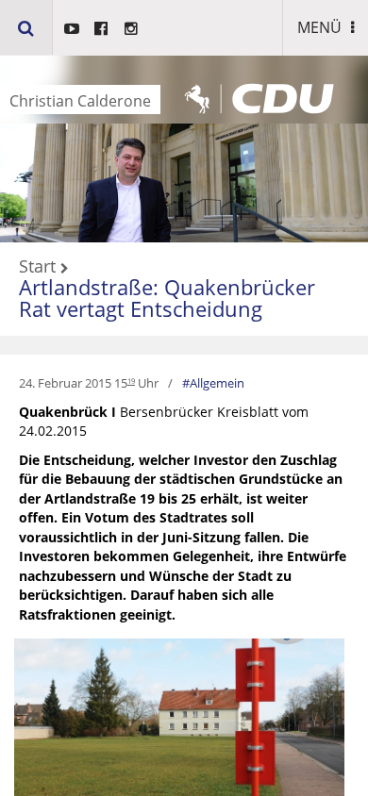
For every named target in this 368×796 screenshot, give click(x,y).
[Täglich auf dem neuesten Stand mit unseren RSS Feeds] (131, 28)
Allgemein (217, 382)
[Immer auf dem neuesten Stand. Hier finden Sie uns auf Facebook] (101, 28)
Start (37, 267)
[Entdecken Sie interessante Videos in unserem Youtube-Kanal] (72, 28)
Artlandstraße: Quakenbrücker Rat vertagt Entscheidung (167, 298)
